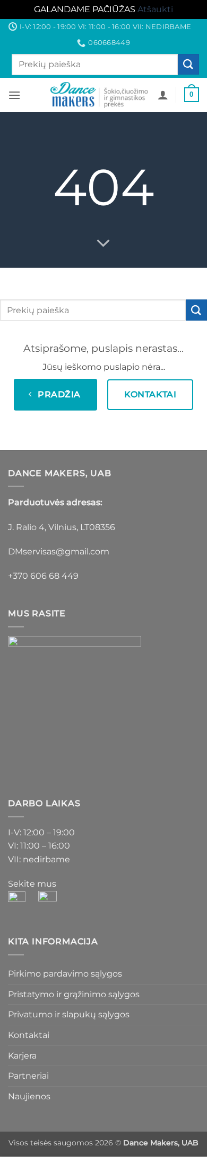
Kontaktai (28, 1035)
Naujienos (29, 1096)
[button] (14, 95)
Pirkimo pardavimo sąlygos (65, 974)
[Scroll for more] (103, 243)
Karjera (22, 1056)
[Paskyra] (163, 94)
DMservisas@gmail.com (58, 551)
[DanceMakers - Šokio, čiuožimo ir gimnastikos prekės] (100, 95)
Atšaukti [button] (155, 9)
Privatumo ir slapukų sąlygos (69, 1014)
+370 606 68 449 (43, 576)
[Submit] (188, 64)
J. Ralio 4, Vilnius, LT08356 (61, 527)
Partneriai (28, 1076)
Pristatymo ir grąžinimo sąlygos (74, 994)
